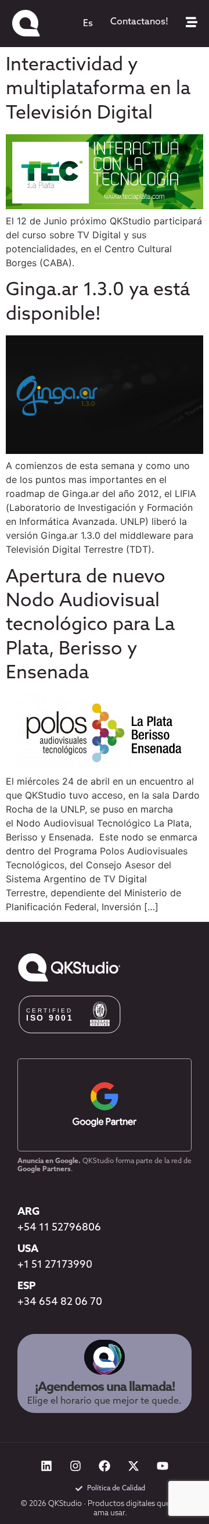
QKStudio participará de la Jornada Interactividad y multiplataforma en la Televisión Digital (98, 65)
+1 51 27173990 (54, 1265)
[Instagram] (75, 1466)
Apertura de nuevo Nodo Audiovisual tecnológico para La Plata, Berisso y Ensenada (90, 626)
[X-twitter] (133, 1466)
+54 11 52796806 (59, 1228)
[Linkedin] (46, 1466)
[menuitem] (88, 24)
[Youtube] (162, 1466)
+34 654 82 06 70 (59, 1302)
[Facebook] (104, 1466)
